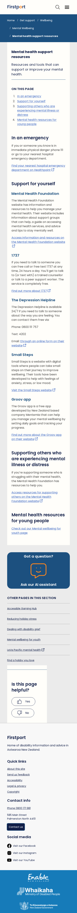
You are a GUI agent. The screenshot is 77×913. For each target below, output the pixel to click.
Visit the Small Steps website (31, 390)
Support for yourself (31, 101)
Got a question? (38, 556)
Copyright (13, 792)
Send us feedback (18, 774)
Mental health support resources (35, 36)
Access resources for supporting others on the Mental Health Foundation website (34, 496)
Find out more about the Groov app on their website (36, 437)
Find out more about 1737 (29, 291)
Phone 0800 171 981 (19, 808)
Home (11, 20)
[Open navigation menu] (67, 7)
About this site (16, 769)
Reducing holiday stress (22, 619)
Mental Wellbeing (23, 28)
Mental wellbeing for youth (23, 639)
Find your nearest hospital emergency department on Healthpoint (38, 168)
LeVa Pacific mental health (24, 650)
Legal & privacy (16, 786)
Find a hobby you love (20, 660)
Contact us (16, 827)
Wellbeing (46, 20)
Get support (27, 20)
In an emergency (29, 96)
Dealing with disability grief (23, 629)
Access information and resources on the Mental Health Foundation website (38, 240)
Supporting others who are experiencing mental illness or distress (38, 110)
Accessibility (14, 780)
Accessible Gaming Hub (22, 608)
